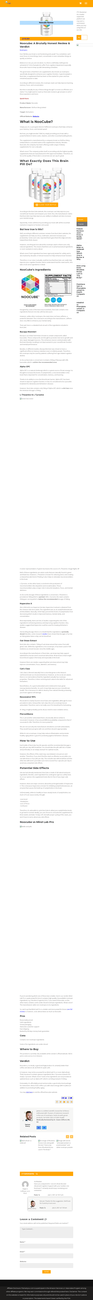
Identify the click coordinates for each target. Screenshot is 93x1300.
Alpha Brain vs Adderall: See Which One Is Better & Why (80, 252)
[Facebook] (57, 1102)
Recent (80, 219)
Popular (81, 224)
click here (29, 1092)
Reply (36, 1195)
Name (22, 1242)
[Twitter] (60, 1102)
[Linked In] (67, 1102)
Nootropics (23, 50)
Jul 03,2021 (26, 39)
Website (36, 116)
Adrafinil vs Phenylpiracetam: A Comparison (81, 308)
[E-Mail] (64, 1102)
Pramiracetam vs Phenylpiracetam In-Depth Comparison (81, 290)
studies (44, 634)
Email (22, 1252)
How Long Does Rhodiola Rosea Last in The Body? (81, 272)
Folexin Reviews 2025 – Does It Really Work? (80, 234)
